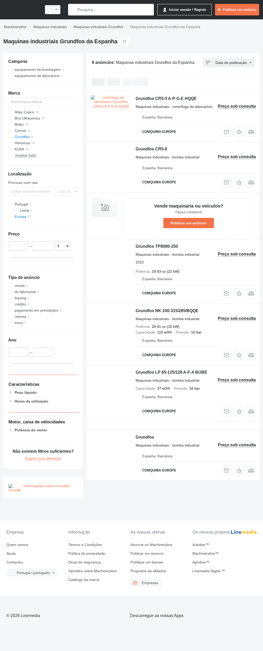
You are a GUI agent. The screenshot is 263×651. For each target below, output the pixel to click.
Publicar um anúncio (189, 223)
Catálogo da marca (83, 580)
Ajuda (11, 553)
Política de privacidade (86, 553)
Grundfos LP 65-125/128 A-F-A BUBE (171, 372)
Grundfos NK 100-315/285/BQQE (167, 311)
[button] (239, 131)
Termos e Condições (85, 545)
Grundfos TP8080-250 (157, 246)
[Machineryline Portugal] (22, 9)
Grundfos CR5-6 (151, 149)
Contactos (14, 562)
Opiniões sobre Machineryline (92, 571)
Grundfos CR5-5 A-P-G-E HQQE (166, 98)
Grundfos (145, 437)
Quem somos (17, 545)
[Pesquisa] (73, 9)
